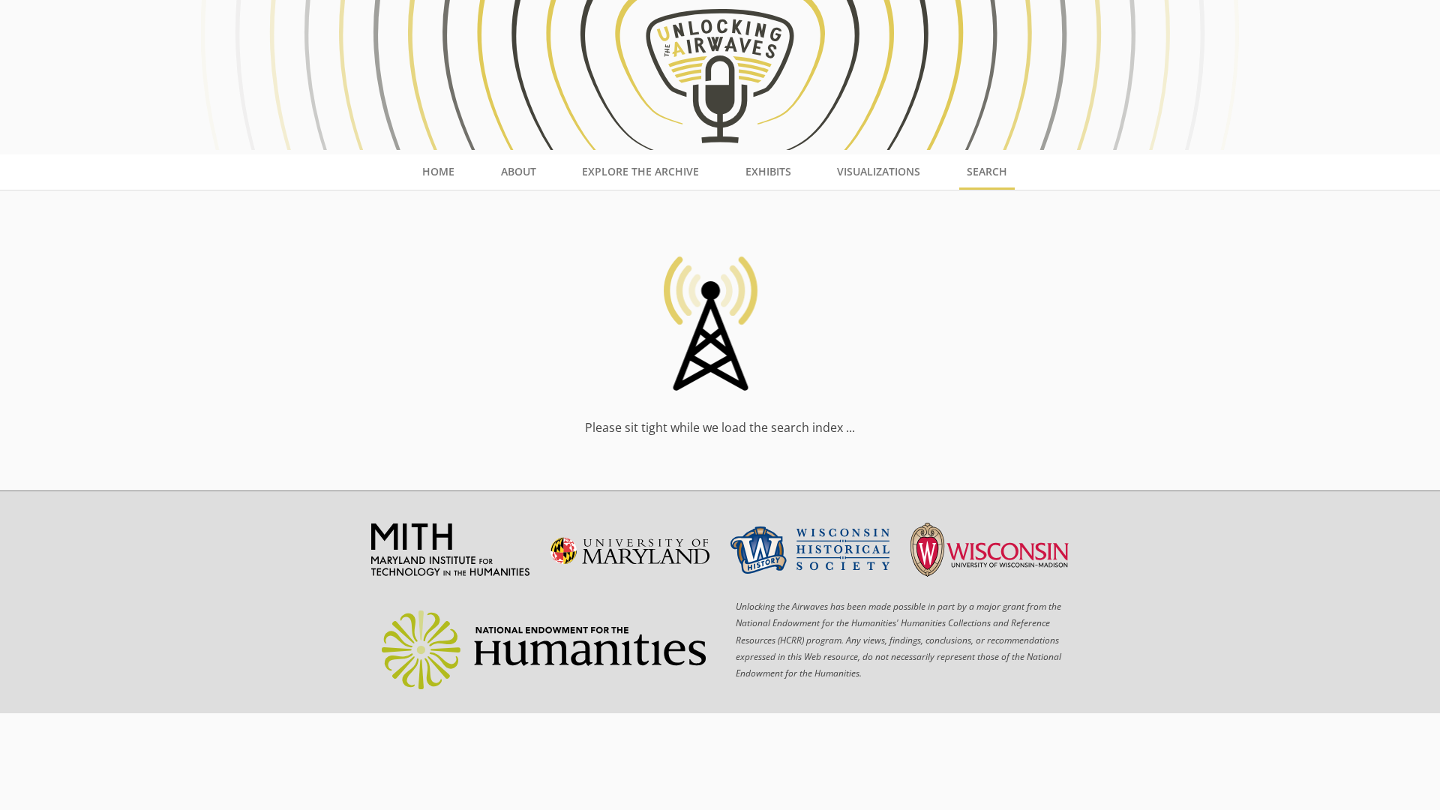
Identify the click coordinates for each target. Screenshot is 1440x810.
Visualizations (878, 171)
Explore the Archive (640, 171)
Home (438, 171)
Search (987, 171)
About (518, 171)
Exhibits (768, 171)
